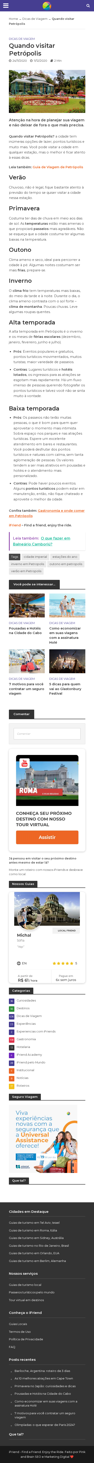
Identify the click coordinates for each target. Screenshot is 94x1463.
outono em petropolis (66, 564)
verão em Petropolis (26, 571)
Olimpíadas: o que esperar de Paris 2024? (45, 1425)
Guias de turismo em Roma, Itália (33, 1230)
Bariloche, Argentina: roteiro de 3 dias (42, 1371)
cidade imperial (35, 556)
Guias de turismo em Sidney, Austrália (36, 1238)
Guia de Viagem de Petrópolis (58, 167)
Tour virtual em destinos (26, 1300)
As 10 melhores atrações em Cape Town (44, 1378)
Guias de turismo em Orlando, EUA (34, 1253)
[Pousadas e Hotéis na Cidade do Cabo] (27, 605)
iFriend (15, 525)
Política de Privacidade (26, 1339)
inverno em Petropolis (27, 564)
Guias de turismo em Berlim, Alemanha (37, 1261)
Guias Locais (18, 1324)
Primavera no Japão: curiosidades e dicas (45, 1386)
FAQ (12, 1347)
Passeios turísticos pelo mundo (32, 1292)
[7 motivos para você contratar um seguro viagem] (27, 661)
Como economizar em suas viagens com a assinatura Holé (65, 635)
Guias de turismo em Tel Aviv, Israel (34, 1222)
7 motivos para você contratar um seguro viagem (26, 689)
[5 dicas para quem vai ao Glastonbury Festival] (67, 661)
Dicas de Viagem (34, 18)
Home (13, 18)
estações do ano (64, 556)
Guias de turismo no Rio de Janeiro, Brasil (39, 1245)
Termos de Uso (20, 1331)
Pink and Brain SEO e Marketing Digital (53, 1454)
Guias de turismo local (25, 1285)
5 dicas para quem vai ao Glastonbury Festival (65, 689)
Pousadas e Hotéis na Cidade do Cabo (25, 630)
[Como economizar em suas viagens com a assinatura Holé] (67, 605)
